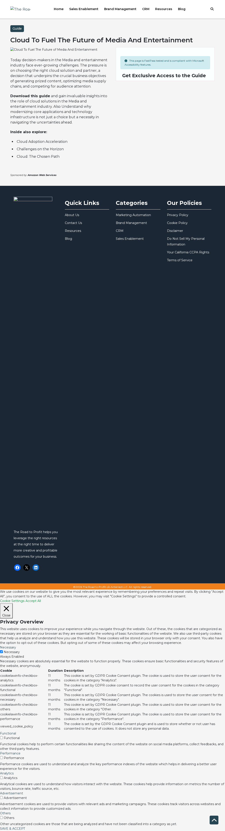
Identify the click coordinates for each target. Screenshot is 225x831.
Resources (163, 9)
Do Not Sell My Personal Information (186, 241)
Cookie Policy (177, 223)
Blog (181, 9)
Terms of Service (179, 260)
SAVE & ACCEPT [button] (12, 829)
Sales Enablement (83, 9)
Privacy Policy (177, 215)
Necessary (12, 652)
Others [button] (5, 813)
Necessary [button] (8, 647)
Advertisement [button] (11, 793)
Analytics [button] (7, 773)
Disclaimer (175, 231)
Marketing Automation (133, 215)
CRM (145, 9)
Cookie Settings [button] (12, 601)
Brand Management (120, 9)
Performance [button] (10, 753)
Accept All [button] (33, 601)
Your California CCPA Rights (188, 252)
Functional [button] (8, 733)
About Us (72, 215)
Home (59, 9)
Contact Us (73, 223)
